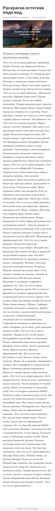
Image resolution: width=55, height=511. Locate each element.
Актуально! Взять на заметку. (16, 17)
